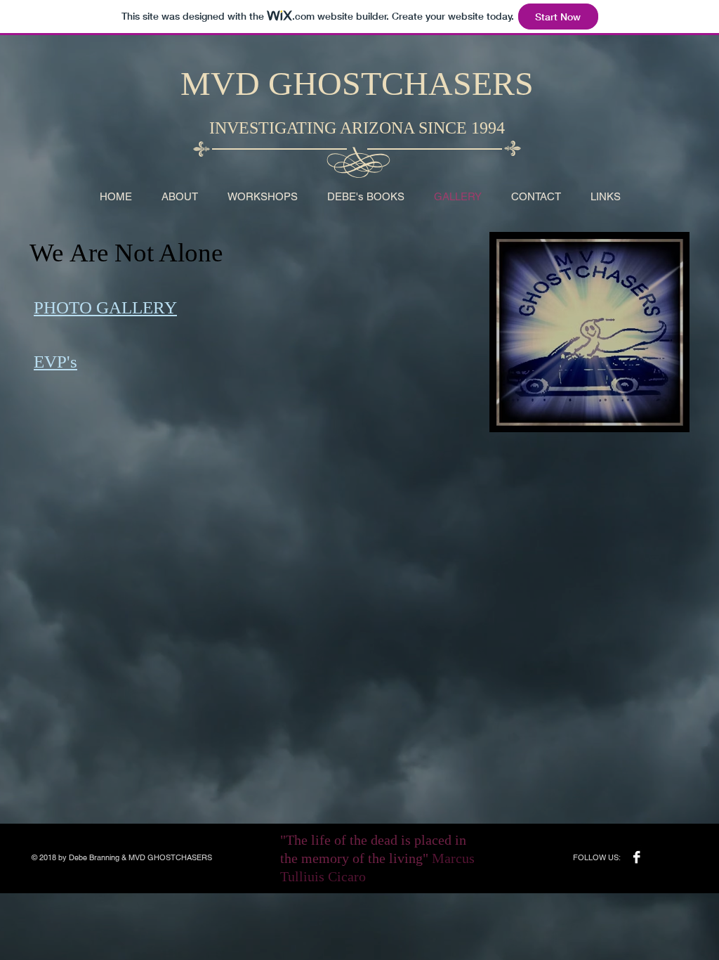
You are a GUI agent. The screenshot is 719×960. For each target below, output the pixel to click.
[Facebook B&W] (636, 857)
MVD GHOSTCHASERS (357, 83)
